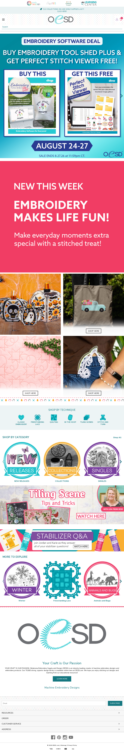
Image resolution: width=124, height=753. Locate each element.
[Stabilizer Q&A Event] (62, 540)
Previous (2, 96)
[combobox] (62, 27)
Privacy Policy (72, 745)
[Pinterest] (59, 737)
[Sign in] (117, 19)
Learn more (62, 679)
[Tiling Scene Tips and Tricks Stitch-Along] (62, 504)
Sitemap (63, 745)
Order (5, 718)
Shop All (117, 437)
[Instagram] (65, 737)
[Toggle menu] (3, 19)
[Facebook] (53, 737)
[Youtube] (71, 737)
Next (121, 96)
